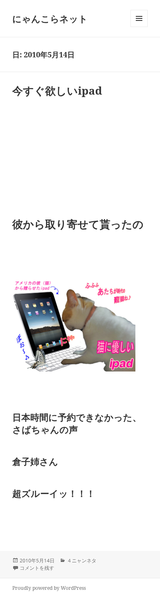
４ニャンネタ (81, 560)
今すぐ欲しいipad (57, 90)
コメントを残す (37, 567)
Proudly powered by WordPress (49, 587)
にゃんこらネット (50, 18)
